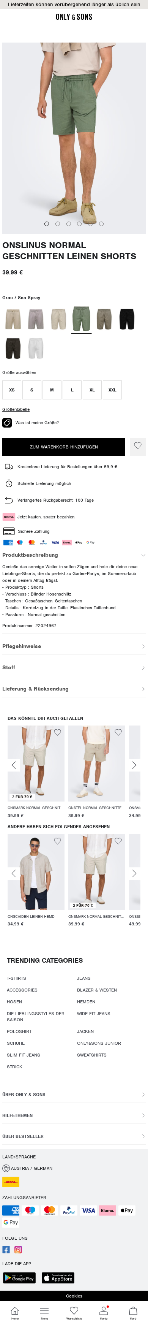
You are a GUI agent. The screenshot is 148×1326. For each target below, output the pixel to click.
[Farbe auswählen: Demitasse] (13, 348)
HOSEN (14, 1002)
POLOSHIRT (19, 1031)
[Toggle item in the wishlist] (138, 447)
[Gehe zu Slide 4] (79, 224)
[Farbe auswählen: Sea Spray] (81, 319)
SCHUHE (16, 1043)
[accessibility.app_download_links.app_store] (60, 1278)
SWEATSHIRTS (92, 1055)
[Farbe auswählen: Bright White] (35, 348)
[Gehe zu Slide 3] (68, 224)
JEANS (84, 978)
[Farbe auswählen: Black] (126, 319)
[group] (36, 773)
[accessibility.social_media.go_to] (6, 1252)
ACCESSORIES (22, 990)
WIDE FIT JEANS (93, 1014)
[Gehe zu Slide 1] (46, 224)
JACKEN (85, 1031)
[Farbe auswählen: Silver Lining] (58, 319)
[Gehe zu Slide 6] (101, 224)
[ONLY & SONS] (74, 19)
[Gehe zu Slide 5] (90, 224)
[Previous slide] (14, 765)
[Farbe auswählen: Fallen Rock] (104, 319)
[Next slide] (134, 765)
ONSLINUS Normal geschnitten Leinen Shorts (69, 251)
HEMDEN (86, 1002)
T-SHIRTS (16, 978)
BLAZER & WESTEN (97, 990)
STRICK (14, 1067)
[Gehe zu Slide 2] (57, 224)
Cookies (74, 1296)
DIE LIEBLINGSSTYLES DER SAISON (36, 1017)
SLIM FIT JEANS (23, 1055)
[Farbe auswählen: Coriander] (13, 319)
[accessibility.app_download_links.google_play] (21, 1278)
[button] (74, 4)
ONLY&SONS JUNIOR (99, 1043)
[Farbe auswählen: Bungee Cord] (35, 319)
